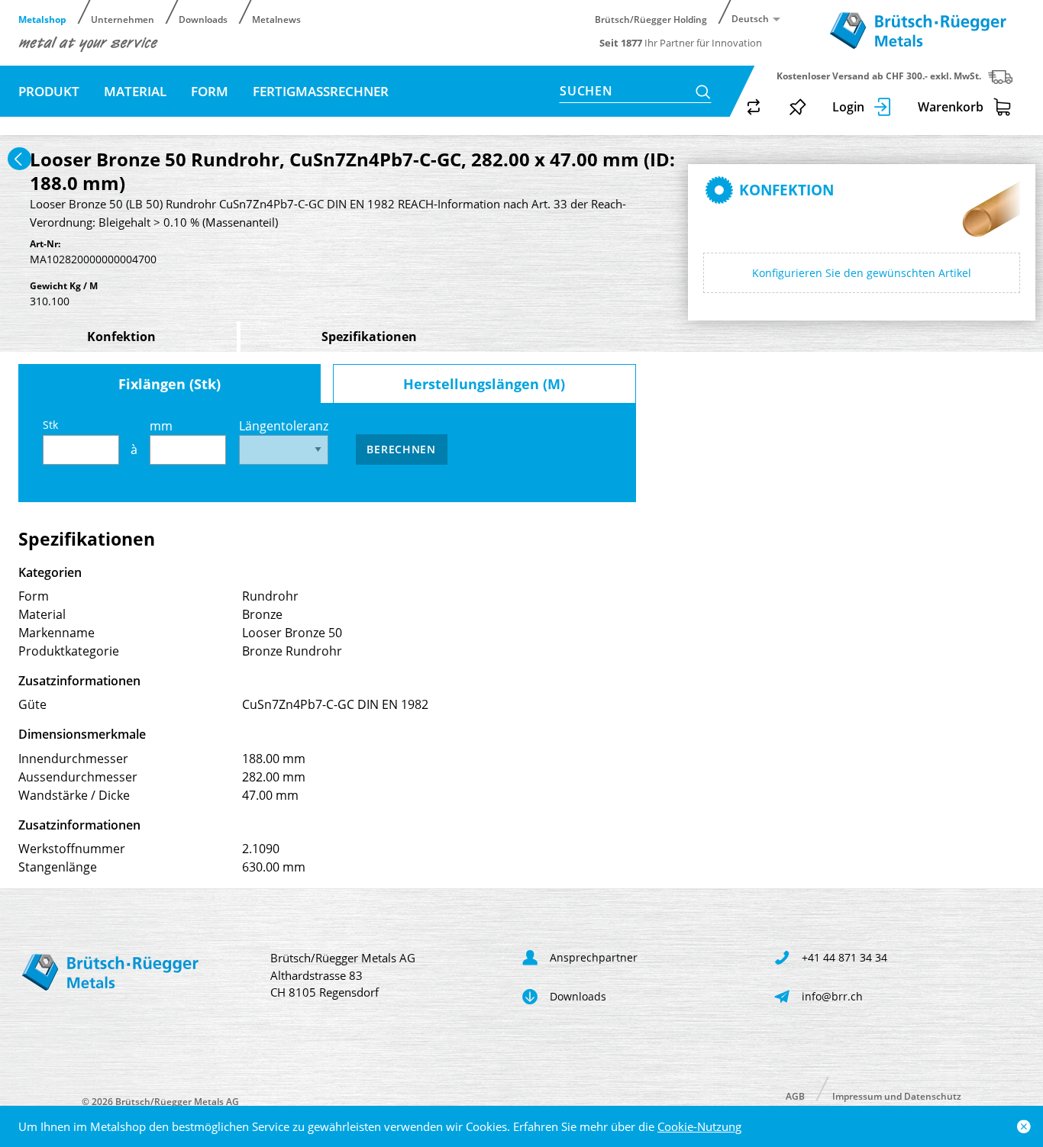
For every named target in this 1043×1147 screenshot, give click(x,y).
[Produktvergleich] (753, 107)
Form (209, 91)
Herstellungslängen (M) (484, 384)
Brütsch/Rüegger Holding (651, 18)
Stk (50, 424)
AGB (795, 1095)
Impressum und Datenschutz (896, 1095)
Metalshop (42, 18)
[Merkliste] (798, 107)
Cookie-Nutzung (699, 1126)
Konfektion (121, 336)
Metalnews (276, 18)
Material (135, 91)
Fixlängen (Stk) (169, 384)
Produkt (48, 91)
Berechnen (401, 449)
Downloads (203, 18)
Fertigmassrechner (321, 91)
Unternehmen (122, 18)
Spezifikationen (369, 336)
